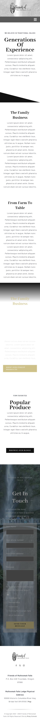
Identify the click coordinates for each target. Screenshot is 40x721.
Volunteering (14, 598)
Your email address (14, 553)
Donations (13, 606)
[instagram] (24, 665)
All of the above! (16, 615)
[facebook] (16, 665)
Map (29, 701)
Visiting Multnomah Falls (20, 611)
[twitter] (20, 665)
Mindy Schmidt (32, 716)
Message (10, 567)
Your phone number (15, 540)
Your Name (11, 526)
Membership (14, 602)
